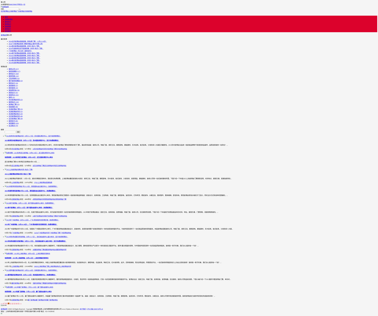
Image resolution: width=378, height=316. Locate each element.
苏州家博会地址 (61, 149)
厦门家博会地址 (52, 300)
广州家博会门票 (54, 233)
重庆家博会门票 (38, 283)
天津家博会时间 (16, 111)
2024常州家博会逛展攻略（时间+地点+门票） (24, 46)
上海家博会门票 (43, 266)
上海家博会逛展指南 (45, 182)
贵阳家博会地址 (49, 199)
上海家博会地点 (54, 266)
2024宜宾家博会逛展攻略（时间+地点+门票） (24, 58)
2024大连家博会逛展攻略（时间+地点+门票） (24, 63)
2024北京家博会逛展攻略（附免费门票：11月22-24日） (28, 41)
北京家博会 (5, 11)
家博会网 (4, 35)
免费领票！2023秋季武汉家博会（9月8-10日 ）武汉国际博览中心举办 (29, 157)
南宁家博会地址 (61, 216)
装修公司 (14, 69)
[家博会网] (5, 7)
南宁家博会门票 (50, 216)
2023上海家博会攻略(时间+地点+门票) (18, 174)
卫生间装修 (14, 78)
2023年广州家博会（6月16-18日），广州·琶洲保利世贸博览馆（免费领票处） (31, 224)
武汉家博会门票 (38, 166)
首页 (6, 17)
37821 (36, 182)
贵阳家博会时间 (38, 199)
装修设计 (8, 29)
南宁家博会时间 (39, 216)
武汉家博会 (15, 166)
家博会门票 (14, 104)
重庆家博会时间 (49, 283)
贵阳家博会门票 (60, 199)
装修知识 (8, 24)
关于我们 (83, 309)
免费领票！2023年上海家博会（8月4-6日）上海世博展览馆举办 (27, 258)
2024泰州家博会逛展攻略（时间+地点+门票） (24, 60)
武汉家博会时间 (49, 166)
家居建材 (8, 31)
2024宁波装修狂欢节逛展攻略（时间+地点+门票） (26, 48)
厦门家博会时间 (41, 300)
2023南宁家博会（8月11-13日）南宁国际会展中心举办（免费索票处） (29, 207)
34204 (36, 233)
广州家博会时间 (43, 233)
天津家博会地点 (16, 114)
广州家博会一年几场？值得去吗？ (20, 51)
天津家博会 (28, 11)
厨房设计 (13, 83)
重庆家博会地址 (60, 283)
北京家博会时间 (16, 116)
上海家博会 (13, 11)
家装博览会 (14, 90)
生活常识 (13, 126)
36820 (36, 266)
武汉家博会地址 (60, 166)
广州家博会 (20, 11)
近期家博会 (9, 19)
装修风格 (14, 76)
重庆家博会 (15, 283)
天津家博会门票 (16, 109)
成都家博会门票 (38, 250)
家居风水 (14, 95)
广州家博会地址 (65, 233)
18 (33, 149)
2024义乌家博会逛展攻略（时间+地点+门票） (24, 55)
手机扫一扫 (21, 4)
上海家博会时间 (65, 266)
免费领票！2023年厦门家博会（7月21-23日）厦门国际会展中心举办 (28, 291)
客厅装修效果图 (16, 81)
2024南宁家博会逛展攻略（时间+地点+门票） (24, 53)
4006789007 (13, 4)
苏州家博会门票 (50, 149)
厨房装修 (13, 88)
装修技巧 (8, 22)
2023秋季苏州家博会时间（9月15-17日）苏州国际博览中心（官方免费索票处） (32, 140)
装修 (12, 97)
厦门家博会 (32, 300)
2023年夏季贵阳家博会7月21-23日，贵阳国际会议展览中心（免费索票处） (30, 191)
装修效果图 (14, 71)
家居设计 (13, 92)
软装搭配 (8, 26)
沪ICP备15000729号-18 (95, 309)
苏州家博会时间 (16, 100)
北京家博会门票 (16, 118)
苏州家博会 (15, 149)
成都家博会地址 (49, 250)
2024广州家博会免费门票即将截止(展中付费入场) (26, 44)
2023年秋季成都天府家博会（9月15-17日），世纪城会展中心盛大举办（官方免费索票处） (36, 241)
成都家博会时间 (60, 250)
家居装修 (13, 85)
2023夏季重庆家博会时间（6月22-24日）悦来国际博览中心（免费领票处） (30, 275)
